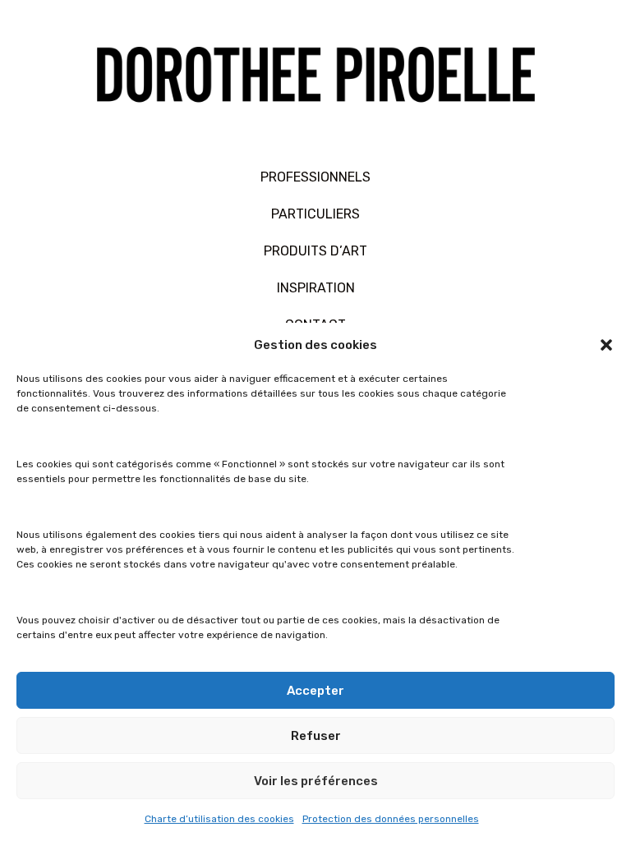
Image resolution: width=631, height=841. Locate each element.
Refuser (316, 735)
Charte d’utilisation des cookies (219, 819)
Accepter (315, 690)
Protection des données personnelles (390, 819)
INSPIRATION (316, 288)
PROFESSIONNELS (315, 177)
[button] (606, 345)
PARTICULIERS (315, 214)
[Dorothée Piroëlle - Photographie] (315, 79)
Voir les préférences (316, 781)
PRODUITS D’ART (315, 251)
